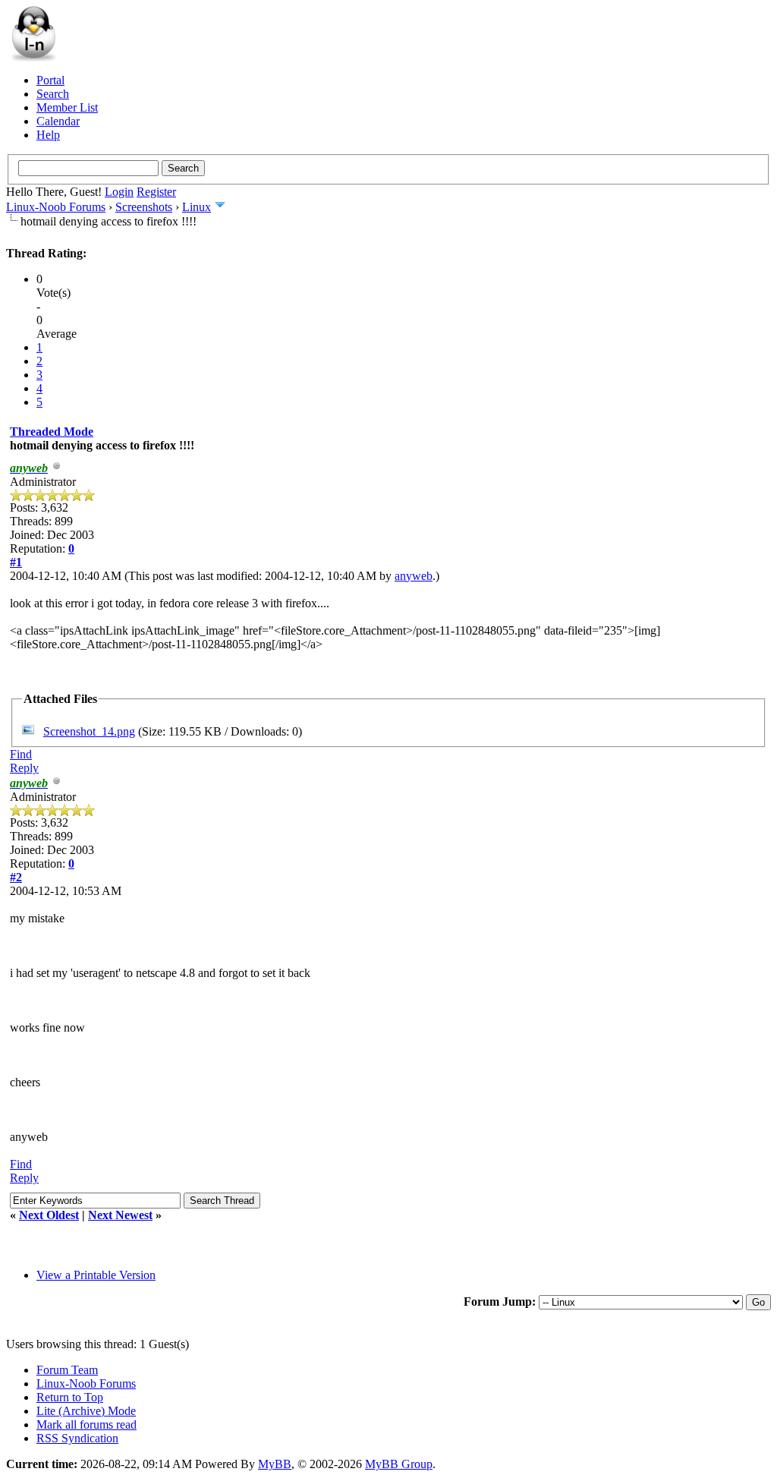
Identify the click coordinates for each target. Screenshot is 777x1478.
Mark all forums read (86, 1424)
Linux (196, 206)
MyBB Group (399, 1464)
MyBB (274, 1464)
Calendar (58, 121)
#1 (16, 562)
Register (156, 191)
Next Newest (120, 1215)
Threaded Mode (51, 431)
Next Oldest (49, 1215)
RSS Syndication (77, 1438)
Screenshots (143, 206)
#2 (16, 877)
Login (119, 191)
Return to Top (69, 1397)
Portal (50, 80)
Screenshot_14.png (89, 731)
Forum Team (67, 1369)
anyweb (414, 575)
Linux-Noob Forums (55, 206)
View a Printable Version (96, 1274)
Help (48, 134)
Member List (67, 107)
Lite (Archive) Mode (86, 1410)
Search (52, 93)
